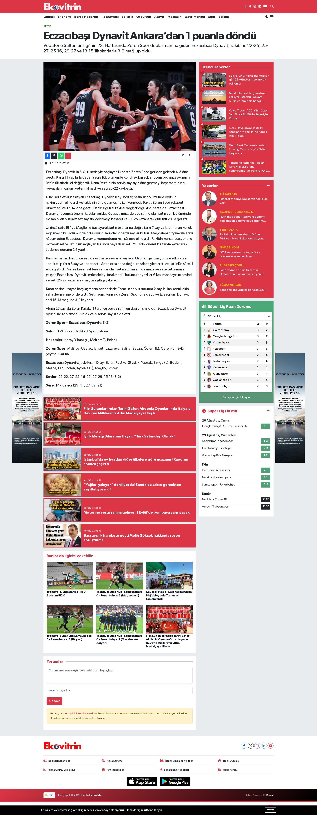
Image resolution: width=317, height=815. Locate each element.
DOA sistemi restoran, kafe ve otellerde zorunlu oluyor (240, 254)
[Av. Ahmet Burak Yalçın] (209, 216)
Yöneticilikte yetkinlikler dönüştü (242, 290)
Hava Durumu (115, 760)
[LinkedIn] (264, 746)
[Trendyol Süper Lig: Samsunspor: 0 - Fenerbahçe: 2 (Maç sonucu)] (119, 575)
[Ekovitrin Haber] (62, 6)
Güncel (49, 17)
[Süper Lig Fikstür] (268, 411)
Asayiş (159, 17)
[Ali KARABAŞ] (209, 198)
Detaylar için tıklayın (236, 397)
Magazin (175, 17)
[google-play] (175, 781)
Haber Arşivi (230, 769)
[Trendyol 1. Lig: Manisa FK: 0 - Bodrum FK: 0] (70, 575)
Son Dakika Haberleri (176, 769)
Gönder (54, 701)
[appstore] (142, 781)
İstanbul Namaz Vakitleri (179, 760)
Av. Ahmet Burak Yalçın (236, 212)
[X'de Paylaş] (54, 156)
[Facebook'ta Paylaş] (47, 156)
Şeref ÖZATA (229, 229)
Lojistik (127, 17)
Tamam (270, 810)
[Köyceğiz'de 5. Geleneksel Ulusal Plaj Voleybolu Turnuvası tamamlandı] (169, 575)
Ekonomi (64, 17)
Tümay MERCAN (230, 285)
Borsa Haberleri (86, 17)
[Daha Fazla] (68, 156)
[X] (251, 746)
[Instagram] (257, 746)
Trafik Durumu (231, 760)
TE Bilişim (268, 795)
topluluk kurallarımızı (80, 713)
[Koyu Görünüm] (266, 17)
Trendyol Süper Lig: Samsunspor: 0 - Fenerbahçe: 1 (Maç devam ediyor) (119, 639)
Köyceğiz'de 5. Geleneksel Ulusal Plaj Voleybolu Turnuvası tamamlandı (169, 595)
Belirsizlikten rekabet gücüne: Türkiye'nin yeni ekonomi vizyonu (242, 236)
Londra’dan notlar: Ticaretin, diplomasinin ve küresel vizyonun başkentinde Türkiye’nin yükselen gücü (242, 272)
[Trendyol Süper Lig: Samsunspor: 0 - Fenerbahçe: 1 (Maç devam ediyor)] (119, 619)
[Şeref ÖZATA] (209, 234)
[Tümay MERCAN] (209, 287)
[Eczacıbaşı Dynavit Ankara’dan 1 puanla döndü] (119, 106)
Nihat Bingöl (230, 247)
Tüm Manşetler (115, 769)
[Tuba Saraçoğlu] (209, 269)
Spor (212, 17)
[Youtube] (270, 746)
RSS (50, 795)
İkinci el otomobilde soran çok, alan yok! (244, 200)
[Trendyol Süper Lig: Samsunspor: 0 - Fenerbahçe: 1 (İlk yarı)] (70, 619)
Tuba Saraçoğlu (232, 265)
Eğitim (224, 17)
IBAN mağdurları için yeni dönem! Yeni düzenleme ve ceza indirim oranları (242, 219)
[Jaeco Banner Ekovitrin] (27, 408)
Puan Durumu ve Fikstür (61, 769)
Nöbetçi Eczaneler (59, 760)
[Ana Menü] (271, 17)
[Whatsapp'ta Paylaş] (61, 156)
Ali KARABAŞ (228, 194)
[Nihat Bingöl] (209, 251)
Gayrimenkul (195, 17)
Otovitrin (143, 17)
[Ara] (272, 6)
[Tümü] (268, 185)
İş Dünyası (111, 17)
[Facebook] (244, 746)
